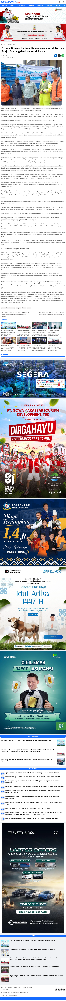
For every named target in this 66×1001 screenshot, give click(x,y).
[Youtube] (61, 989)
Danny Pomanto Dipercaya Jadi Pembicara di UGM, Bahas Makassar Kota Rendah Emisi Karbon (15, 314)
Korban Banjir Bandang (8, 308)
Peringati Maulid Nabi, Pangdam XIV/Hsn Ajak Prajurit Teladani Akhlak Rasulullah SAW (34, 966)
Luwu (23, 308)
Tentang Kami (4, 989)
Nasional (4, 5)
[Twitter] (59, 989)
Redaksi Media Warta (11, 58)
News (12, 5)
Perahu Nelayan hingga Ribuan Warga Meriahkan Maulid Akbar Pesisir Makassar (32, 949)
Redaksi (29, 987)
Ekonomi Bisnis (21, 5)
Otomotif (57, 5)
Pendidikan (40, 5)
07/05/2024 (4, 55)
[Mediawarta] (10, 2)
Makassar (31, 5)
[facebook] (55, 56)
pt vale (29, 308)
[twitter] (59, 56)
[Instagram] (64, 989)
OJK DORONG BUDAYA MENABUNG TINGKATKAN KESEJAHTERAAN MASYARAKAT (33, 940)
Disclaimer (4, 987)
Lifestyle (49, 5)
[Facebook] (56, 989)
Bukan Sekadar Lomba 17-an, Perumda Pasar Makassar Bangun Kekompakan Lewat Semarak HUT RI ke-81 (36, 976)
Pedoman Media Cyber (20, 987)
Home (3, 44)
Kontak (10, 987)
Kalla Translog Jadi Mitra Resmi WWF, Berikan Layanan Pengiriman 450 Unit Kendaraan (51, 313)
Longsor (18, 308)
